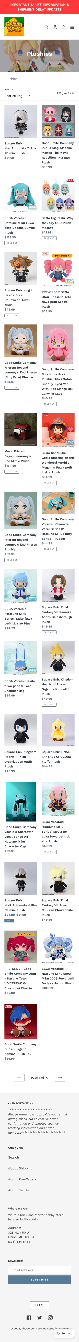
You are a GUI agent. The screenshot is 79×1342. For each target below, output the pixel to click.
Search (13, 1157)
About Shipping (20, 1168)
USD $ (38, 1305)
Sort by (9, 89)
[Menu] (72, 26)
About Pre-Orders (22, 1179)
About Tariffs (18, 1190)
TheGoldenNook (31, 1328)
